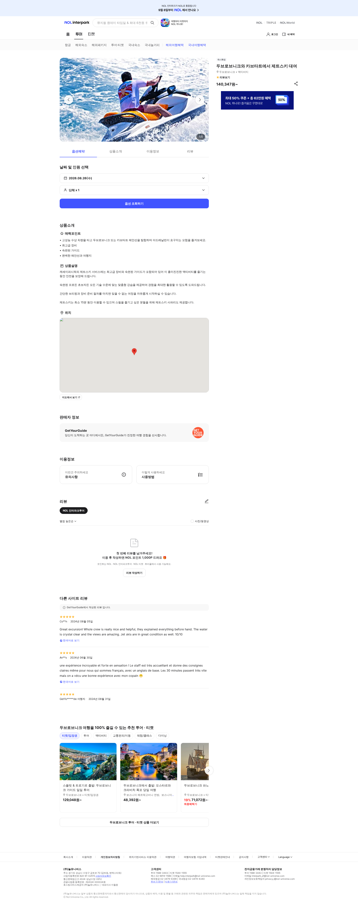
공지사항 (244, 856)
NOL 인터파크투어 (73, 510)
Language (284, 856)
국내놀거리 (152, 45)
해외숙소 (81, 45)
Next (209, 770)
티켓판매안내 (222, 856)
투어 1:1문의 (157, 881)
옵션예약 (78, 151)
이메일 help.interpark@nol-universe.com (194, 875)
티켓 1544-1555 (178, 872)
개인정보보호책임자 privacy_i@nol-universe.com (269, 878)
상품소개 (115, 151)
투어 (86, 735)
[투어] (79, 34)
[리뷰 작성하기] (206, 501)
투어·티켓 (117, 45)
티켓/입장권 (69, 735)
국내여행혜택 (197, 45)
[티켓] (91, 34)
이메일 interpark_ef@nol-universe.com (264, 875)
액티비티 (101, 735)
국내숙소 (134, 45)
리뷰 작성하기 (134, 572)
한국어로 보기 (71, 640)
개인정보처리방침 (110, 856)
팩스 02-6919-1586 (161, 875)
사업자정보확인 (103, 875)
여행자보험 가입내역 (195, 856)
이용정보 (153, 151)
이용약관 (87, 856)
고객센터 (262, 856)
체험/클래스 (144, 735)
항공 (68, 45)
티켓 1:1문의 (171, 881)
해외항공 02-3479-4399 (164, 878)
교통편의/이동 (122, 735)
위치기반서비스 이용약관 (142, 856)
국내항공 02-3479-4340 (192, 878)
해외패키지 (99, 45)
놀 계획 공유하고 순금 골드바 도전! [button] (120, 23)
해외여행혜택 (175, 45)
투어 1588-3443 (159, 872)
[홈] (67, 34)
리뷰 (190, 151)
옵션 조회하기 (134, 203)
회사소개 (68, 856)
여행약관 (170, 856)
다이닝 (162, 735)
